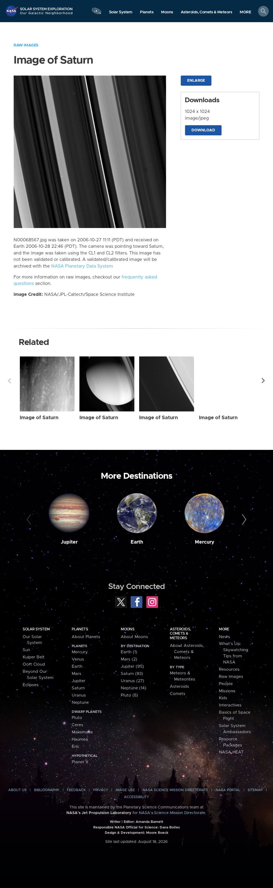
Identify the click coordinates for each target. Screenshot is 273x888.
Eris (75, 747)
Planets (80, 629)
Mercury (204, 542)
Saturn (78, 688)
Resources (229, 669)
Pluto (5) (129, 695)
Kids (223, 698)
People (226, 684)
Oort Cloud (34, 664)
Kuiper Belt (34, 657)
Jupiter (69, 542)
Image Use (125, 790)
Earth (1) (129, 652)
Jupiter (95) (132, 667)
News (224, 637)
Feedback (76, 790)
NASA (12, 10)
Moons (127, 629)
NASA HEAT (231, 752)
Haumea (80, 739)
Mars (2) (129, 659)
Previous (9, 380)
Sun (26, 650)
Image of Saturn (39, 417)
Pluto (77, 718)
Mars (76, 674)
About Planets (86, 637)
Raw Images (26, 45)
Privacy (100, 790)
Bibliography (46, 790)
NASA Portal (228, 790)
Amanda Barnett (149, 822)
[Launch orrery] (96, 12)
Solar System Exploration (46, 7)
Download (203, 130)
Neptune (80, 703)
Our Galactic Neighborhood (46, 14)
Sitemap (255, 790)
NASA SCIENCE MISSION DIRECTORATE (175, 790)
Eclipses (31, 685)
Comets (177, 694)
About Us (17, 790)
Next (264, 380)
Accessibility (136, 797)
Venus (78, 659)
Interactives (230, 705)
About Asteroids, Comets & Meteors (187, 652)
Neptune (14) (133, 688)
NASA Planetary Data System (82, 266)
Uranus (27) (132, 681)
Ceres (77, 725)
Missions (227, 691)
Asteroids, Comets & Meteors (180, 633)
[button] (245, 12)
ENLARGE (196, 80)
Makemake (82, 732)
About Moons (134, 637)
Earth (137, 542)
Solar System (36, 629)
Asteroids (179, 687)
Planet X (80, 762)
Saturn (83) (132, 674)
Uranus (79, 695)
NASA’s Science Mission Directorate (172, 813)
